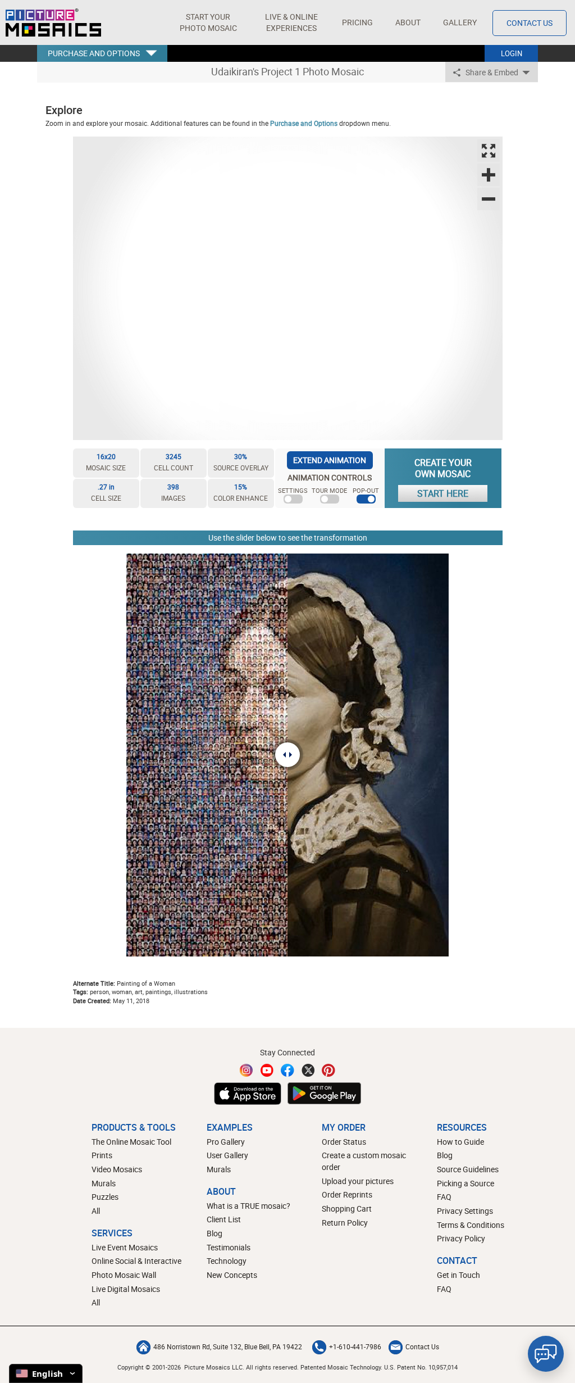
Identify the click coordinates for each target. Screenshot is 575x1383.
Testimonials (228, 1247)
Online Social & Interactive (136, 1260)
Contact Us (529, 22)
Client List (224, 1219)
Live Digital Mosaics (126, 1289)
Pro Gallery (226, 1141)
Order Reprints (347, 1194)
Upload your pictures (358, 1181)
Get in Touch (458, 1274)
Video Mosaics (117, 1169)
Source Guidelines (468, 1169)
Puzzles (105, 1196)
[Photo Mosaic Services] (53, 22)
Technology (227, 1260)
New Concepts (232, 1274)
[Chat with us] (546, 1354)
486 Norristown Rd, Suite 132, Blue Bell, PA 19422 (227, 1346)
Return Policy (345, 1222)
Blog (214, 1233)
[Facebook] (287, 1070)
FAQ (444, 1196)
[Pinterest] (328, 1070)
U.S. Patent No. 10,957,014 (421, 1367)
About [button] (408, 22)
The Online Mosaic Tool (131, 1141)
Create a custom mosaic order (364, 1161)
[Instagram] (246, 1070)
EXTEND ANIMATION (329, 460)
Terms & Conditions (470, 1224)
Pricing (357, 22)
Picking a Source (465, 1183)
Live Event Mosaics (125, 1247)
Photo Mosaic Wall (124, 1274)
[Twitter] (308, 1070)
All (96, 1210)
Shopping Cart (347, 1208)
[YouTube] (267, 1070)
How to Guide (460, 1141)
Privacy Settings (465, 1210)
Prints (102, 1155)
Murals (104, 1183)
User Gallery (227, 1155)
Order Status (344, 1141)
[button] (208, 22)
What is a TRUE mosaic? (248, 1205)
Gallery (460, 22)
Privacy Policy (461, 1238)
